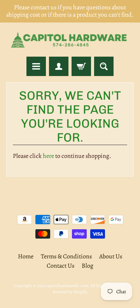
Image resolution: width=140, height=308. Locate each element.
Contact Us (60, 265)
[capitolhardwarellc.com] (70, 39)
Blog (87, 265)
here (48, 156)
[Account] (58, 66)
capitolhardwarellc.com (67, 286)
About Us (110, 256)
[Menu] (36, 66)
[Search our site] (104, 66)
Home (25, 256)
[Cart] (81, 66)
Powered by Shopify (70, 292)
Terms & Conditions (66, 256)
